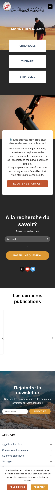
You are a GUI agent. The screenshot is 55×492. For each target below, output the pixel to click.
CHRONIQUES (28, 46)
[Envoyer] (47, 239)
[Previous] (3, 338)
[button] (50, 6)
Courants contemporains (15, 450)
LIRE (10, 358)
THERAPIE (27, 61)
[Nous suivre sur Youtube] (27, 269)
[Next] (52, 338)
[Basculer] (51, 444)
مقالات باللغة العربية (12, 444)
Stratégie (7, 461)
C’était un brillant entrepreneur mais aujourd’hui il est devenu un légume (24, 334)
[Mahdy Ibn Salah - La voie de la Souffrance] (7, 7)
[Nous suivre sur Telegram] (32, 269)
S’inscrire (40, 411)
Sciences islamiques (13, 456)
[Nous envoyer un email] (22, 269)
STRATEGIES (27, 77)
